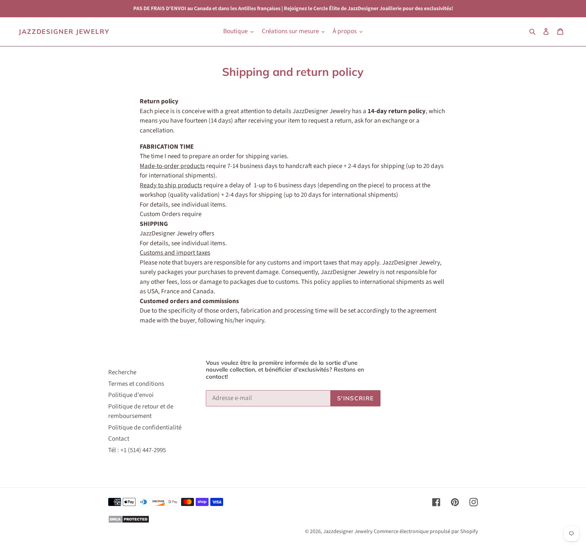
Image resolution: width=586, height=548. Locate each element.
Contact (118, 438)
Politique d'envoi (131, 395)
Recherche (122, 372)
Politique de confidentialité (144, 427)
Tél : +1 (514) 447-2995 (137, 450)
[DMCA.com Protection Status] (128, 521)
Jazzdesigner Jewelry (64, 32)
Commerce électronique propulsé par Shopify (426, 531)
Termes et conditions (136, 383)
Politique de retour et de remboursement (140, 411)
